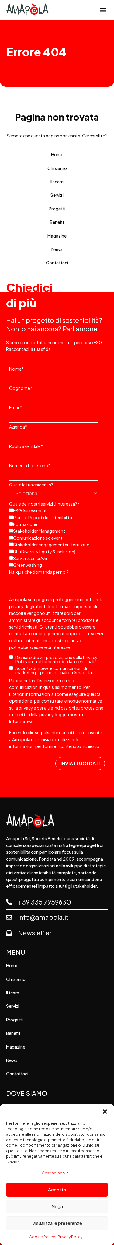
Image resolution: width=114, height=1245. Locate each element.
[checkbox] (55, 537)
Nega (57, 1206)
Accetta (57, 1189)
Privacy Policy (70, 1237)
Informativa (21, 721)
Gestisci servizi (55, 1173)
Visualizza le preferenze (57, 1223)
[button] (105, 1112)
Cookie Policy (42, 1237)
